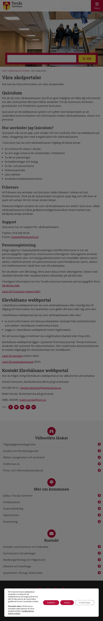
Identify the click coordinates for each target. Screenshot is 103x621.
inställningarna (28, 611)
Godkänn (51, 602)
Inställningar (84, 602)
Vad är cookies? (14, 613)
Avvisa (67, 602)
